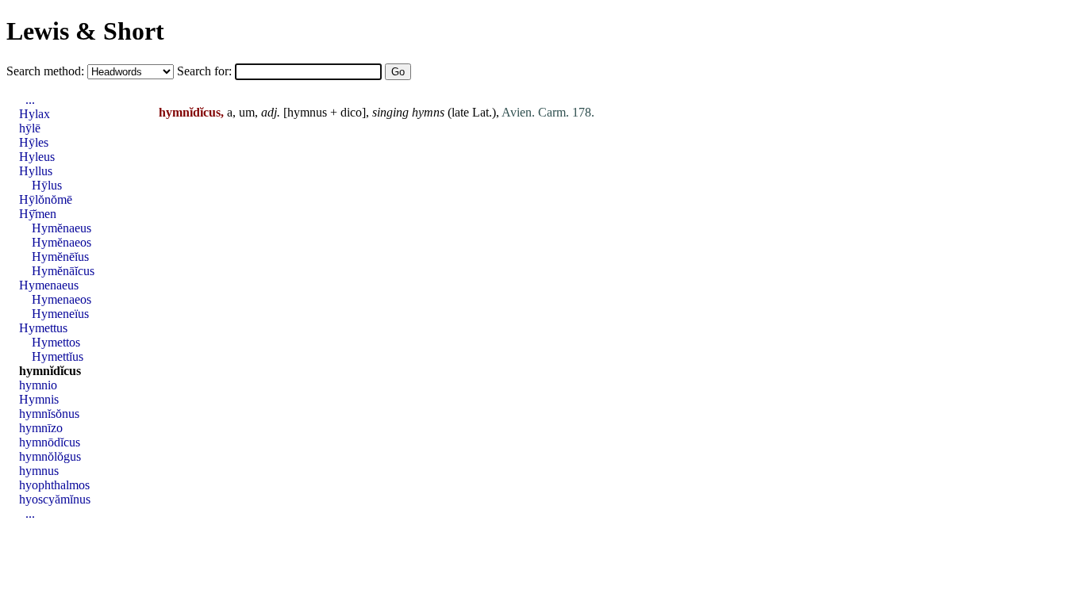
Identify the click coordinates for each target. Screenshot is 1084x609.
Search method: (46, 71)
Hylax (34, 114)
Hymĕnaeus (61, 228)
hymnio (38, 385)
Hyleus (37, 156)
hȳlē (29, 128)
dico (351, 112)
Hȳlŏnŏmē (45, 199)
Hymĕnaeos (61, 242)
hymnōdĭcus (49, 442)
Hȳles (33, 142)
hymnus (307, 112)
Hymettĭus (57, 356)
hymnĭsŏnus (49, 413)
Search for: (206, 71)
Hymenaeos (61, 299)
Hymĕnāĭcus (63, 271)
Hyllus (35, 171)
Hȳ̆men (37, 213)
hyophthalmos (54, 485)
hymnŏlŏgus (50, 456)
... (30, 99)
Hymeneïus (60, 313)
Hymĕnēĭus (60, 256)
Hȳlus (47, 185)
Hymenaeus (49, 285)
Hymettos (56, 342)
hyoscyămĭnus (54, 499)
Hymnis (39, 399)
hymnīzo (41, 428)
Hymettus (43, 328)
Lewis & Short (85, 31)
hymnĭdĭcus (50, 370)
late (460, 112)
